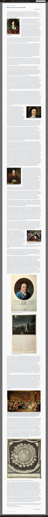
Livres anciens (12, 5)
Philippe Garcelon (38, 9)
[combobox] (40, 1)
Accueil (8, 5)
